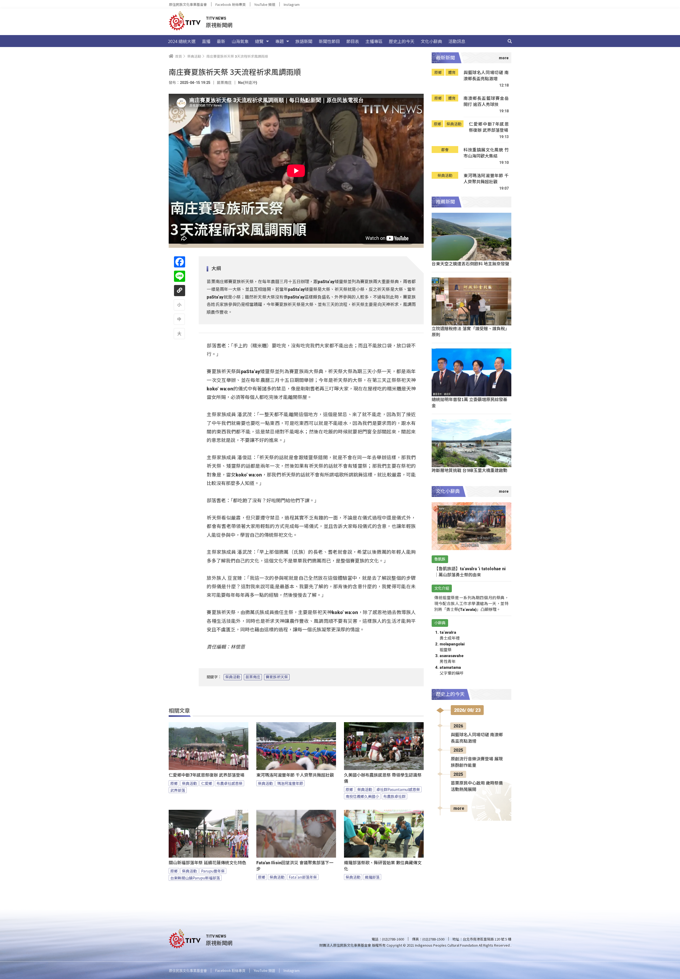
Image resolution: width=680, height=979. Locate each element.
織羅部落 (372, 877)
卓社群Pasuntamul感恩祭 (398, 789)
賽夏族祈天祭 (277, 677)
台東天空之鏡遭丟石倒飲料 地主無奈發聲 (470, 263)
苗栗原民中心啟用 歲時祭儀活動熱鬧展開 (477, 786)
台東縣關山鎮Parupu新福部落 (195, 877)
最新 (221, 41)
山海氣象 (240, 41)
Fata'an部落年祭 (303, 877)
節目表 (352, 41)
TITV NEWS (216, 18)
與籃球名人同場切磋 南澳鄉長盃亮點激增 (486, 75)
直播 (206, 41)
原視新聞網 (219, 25)
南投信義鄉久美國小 (362, 796)
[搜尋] (509, 41)
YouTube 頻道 (264, 4)
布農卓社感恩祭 (229, 783)
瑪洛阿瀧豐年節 (290, 783)
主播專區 (374, 41)
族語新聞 (303, 41)
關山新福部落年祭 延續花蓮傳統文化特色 (207, 862)
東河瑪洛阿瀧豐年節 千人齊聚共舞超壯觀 (295, 775)
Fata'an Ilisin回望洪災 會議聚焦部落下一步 (294, 865)
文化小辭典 (431, 41)
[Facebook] (179, 261)
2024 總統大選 (182, 41)
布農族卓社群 (394, 796)
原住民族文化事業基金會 (188, 4)
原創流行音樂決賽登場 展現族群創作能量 (477, 762)
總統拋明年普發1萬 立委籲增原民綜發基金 (469, 402)
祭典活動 (232, 677)
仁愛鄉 (206, 783)
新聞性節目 (329, 41)
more (458, 808)
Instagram (292, 4)
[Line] (179, 276)
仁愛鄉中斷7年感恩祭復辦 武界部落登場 (206, 775)
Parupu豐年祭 (213, 871)
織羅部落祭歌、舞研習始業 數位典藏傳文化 (383, 865)
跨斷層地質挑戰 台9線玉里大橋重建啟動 (469, 470)
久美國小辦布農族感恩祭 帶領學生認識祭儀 (383, 778)
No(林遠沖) (247, 82)
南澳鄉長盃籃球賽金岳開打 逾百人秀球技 (486, 101)
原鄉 (174, 783)
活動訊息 (456, 41)
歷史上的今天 (401, 41)
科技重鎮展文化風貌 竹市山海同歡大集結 (486, 153)
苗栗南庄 (252, 677)
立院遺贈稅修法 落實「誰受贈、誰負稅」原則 (470, 331)
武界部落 (177, 790)
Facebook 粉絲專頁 (230, 4)
